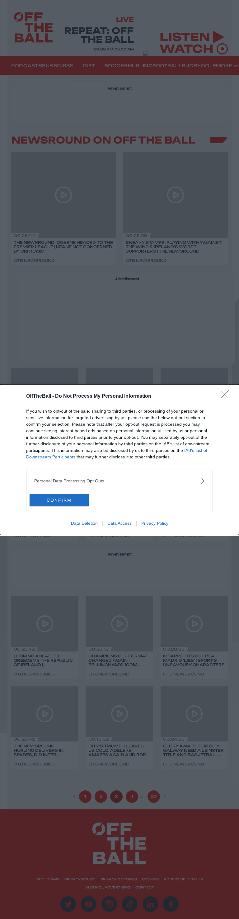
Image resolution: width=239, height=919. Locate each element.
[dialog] (119, 459)
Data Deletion (84, 523)
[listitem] (119, 481)
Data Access (119, 523)
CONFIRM (59, 500)
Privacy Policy (154, 523)
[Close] (227, 396)
